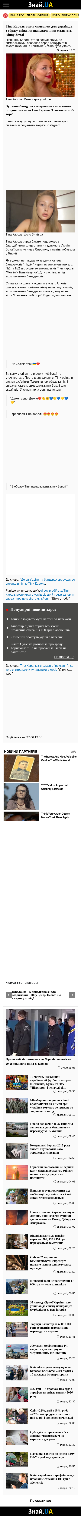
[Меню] (6, 5)
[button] (9, 995)
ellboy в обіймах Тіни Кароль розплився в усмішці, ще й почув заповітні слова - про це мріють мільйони (40, 594)
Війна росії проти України (29, 15)
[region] (40, 157)
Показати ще (64, 657)
